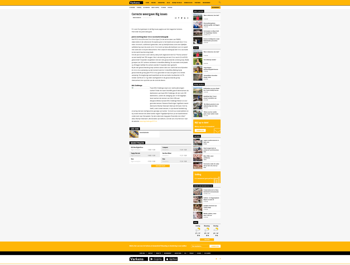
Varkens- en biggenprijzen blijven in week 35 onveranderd (211, 199)
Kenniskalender (144, 132)
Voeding (170, 7)
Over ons (142, 253)
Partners (198, 2)
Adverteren (178, 253)
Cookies (199, 253)
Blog (168, 2)
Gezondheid (146, 7)
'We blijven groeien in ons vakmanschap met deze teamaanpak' (211, 105)
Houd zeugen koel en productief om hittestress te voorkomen (211, 149)
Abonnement (215, 7)
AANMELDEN (215, 246)
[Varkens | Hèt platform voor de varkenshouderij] (136, 3)
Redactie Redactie (137, 17)
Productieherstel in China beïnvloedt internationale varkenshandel (211, 191)
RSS (185, 253)
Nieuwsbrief (206, 2)
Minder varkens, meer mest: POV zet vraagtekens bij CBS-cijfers (211, 214)
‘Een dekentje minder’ (210, 60)
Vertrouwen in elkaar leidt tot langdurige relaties (211, 32)
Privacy (191, 253)
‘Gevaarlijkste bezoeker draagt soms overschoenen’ (210, 76)
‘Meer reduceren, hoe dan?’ (211, 15)
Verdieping (161, 2)
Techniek (163, 7)
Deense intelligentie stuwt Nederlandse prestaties (211, 40)
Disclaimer (207, 253)
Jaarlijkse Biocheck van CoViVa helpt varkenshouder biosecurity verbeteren (211, 206)
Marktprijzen (137, 142)
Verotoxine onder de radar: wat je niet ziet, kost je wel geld (211, 165)
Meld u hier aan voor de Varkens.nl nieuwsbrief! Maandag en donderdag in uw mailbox (158, 246)
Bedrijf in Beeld (177, 2)
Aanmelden (200, 131)
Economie (132, 7)
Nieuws (153, 2)
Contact (150, 253)
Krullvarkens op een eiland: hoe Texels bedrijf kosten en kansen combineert (211, 89)
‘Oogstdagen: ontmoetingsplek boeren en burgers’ (211, 68)
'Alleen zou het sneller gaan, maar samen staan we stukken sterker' (211, 113)
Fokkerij (139, 7)
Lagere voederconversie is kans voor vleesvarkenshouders (211, 141)
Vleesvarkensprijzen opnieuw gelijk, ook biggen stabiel (212, 24)
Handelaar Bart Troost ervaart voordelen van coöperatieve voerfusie (210, 97)
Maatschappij (155, 7)
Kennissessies (188, 2)
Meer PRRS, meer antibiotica (208, 157)
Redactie (158, 253)
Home (147, 2)
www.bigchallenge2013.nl (148, 121)
